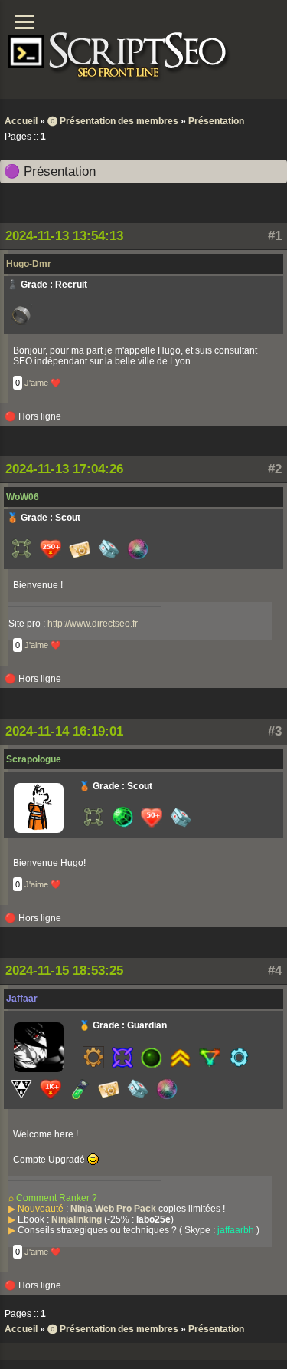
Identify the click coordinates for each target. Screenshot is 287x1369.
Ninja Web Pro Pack (113, 1208)
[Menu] (24, 22)
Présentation (216, 121)
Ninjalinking (76, 1219)
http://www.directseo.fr (92, 623)
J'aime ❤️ (42, 382)
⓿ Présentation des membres (112, 121)
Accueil (21, 121)
